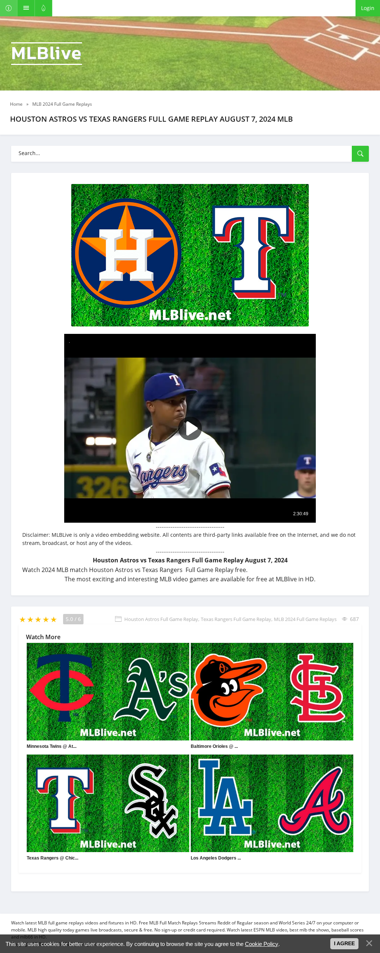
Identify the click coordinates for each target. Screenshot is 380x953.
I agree (344, 943)
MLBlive (46, 53)
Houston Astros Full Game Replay (161, 619)
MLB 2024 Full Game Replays (305, 619)
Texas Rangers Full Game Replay (236, 619)
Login (367, 7)
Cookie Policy (261, 944)
